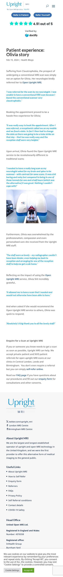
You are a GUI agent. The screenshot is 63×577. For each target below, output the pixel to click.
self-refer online (34, 369)
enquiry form (45, 378)
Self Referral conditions (20, 500)
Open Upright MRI (31, 82)
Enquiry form (14, 481)
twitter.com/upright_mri (20, 421)
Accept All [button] (28, 570)
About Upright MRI (17, 471)
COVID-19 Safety (16, 509)
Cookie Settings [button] (12, 570)
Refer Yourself (43, 15)
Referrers (13, 486)
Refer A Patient (21, 15)
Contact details (15, 505)
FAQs (10, 490)
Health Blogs (27, 59)
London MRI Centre (18, 425)
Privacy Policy (15, 495)
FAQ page (21, 375)
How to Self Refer (16, 476)
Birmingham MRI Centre (20, 429)
